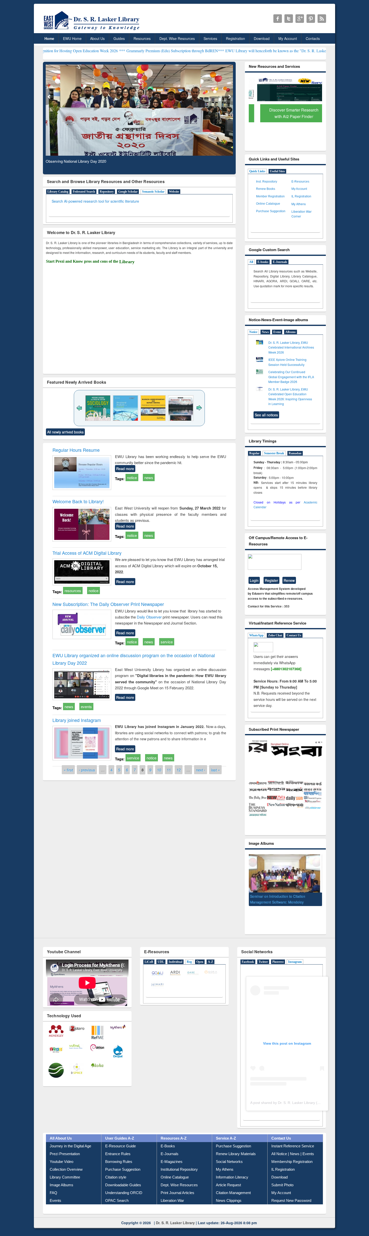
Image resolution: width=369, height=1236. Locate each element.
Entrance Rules (118, 1146)
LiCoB (149, 954)
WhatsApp (256, 635)
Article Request (228, 1177)
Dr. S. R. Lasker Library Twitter (288, 18)
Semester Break (274, 453)
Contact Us (294, 635)
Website (174, 191)
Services (210, 38)
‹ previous (87, 769)
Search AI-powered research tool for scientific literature (95, 201)
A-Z (210, 954)
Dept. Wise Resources (177, 38)
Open (199, 954)
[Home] (92, 30)
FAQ (53, 1185)
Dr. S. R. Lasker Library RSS (322, 18)
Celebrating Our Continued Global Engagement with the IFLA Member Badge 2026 (291, 377)
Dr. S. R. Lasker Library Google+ (299, 18)
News (265, 332)
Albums (290, 332)
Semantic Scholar (153, 191)
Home (49, 38)
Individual (175, 954)
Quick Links (257, 171)
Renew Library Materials (236, 1146)
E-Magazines (171, 1153)
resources (73, 590)
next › (200, 769)
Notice (253, 332)
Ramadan (295, 453)
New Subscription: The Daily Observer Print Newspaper (108, 604)
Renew (289, 580)
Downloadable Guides (123, 1177)
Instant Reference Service (292, 1138)
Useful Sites (277, 171)
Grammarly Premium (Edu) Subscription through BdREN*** (127, 50)
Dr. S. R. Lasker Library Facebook (277, 18)
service (167, 641)
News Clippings (228, 1192)
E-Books (168, 1138)
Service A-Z (226, 1130)
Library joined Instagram (76, 720)
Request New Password (291, 1192)
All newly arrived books (65, 431)
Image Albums (61, 1177)
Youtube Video (61, 1153)
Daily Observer (150, 617)
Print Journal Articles (177, 1185)
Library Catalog (57, 191)
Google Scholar (128, 191)
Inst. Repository (266, 181)
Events (55, 1192)
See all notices (266, 414)
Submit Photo (282, 1177)
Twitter (263, 954)
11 (169, 769)
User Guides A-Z (119, 1130)
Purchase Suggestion (270, 211)
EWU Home (72, 38)
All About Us (61, 1130)
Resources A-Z (174, 1130)
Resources (142, 38)
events (86, 706)
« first (68, 769)
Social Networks (229, 1153)
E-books (263, 262)
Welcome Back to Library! (78, 501)
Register (271, 580)
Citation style (115, 1169)
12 (179, 769)
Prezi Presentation (65, 1146)
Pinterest (278, 954)
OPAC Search (117, 1192)
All (251, 262)
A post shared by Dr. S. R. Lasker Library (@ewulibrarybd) (296, 1094)
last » (215, 769)
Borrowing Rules (118, 1153)
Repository (107, 191)
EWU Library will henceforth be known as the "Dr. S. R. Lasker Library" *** (238, 50)
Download (262, 38)
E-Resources (300, 181)
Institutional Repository (179, 1161)
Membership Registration (292, 1153)
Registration (235, 38)
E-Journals (280, 262)
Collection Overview (66, 1161)
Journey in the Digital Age (70, 1138)
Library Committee (65, 1169)
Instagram (295, 954)
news (148, 477)
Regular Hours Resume (76, 449)
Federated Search (84, 191)
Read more (125, 468)
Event (277, 332)
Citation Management (233, 1185)
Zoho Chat (275, 635)
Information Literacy (232, 1169)
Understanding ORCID (123, 1185)
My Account (287, 38)
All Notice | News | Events (292, 1146)
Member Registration (270, 196)
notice (132, 477)
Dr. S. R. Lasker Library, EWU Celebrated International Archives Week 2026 (291, 347)
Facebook (248, 954)
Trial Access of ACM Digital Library (86, 552)
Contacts (313, 38)
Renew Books (265, 189)
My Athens (298, 204)
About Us (97, 38)
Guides (119, 38)
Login (254, 580)
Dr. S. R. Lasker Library (175, 1214)
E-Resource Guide (120, 1138)
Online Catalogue (268, 203)
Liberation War (172, 1192)
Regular (254, 453)
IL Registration (301, 196)
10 (159, 769)
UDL (161, 954)
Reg (189, 954)
